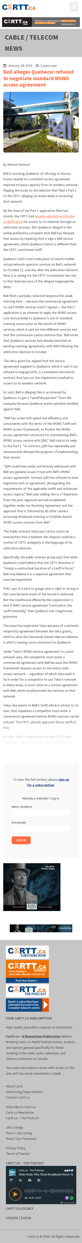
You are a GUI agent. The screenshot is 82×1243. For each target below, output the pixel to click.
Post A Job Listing (19, 1133)
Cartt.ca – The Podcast (22, 1118)
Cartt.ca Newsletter (20, 1112)
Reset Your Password (21, 1138)
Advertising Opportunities (24, 1092)
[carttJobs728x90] (41, 22)
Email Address (22, 806)
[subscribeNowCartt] (27, 952)
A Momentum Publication (41, 1036)
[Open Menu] (74, 6)
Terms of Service (18, 1153)
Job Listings (14, 1127)
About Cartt (14, 1086)
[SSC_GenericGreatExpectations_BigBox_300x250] (31, 886)
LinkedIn (12, 1217)
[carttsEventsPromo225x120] (27, 971)
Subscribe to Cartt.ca (21, 1107)
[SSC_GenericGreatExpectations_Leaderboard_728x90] (41, 928)
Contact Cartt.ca (18, 1097)
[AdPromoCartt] (27, 1004)
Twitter (26, 1217)
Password (19, 822)
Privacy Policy (16, 1148)
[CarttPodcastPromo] (27, 990)
